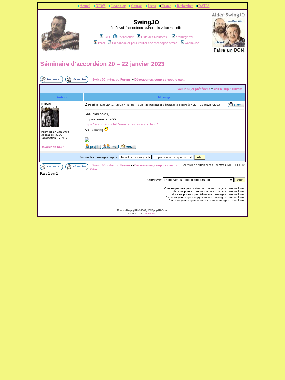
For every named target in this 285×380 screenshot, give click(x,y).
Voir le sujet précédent (193, 89)
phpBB (134, 210)
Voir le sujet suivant (228, 89)
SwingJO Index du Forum (111, 79)
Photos (166, 6)
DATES (204, 6)
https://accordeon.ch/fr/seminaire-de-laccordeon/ (121, 124)
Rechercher (185, 6)
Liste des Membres (154, 37)
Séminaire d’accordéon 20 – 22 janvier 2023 (102, 63)
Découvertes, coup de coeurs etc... (159, 79)
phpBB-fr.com (151, 213)
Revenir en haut (52, 147)
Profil (101, 43)
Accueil (85, 6)
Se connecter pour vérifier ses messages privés (144, 43)
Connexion (192, 43)
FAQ (107, 37)
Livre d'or (118, 6)
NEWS (101, 6)
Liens (152, 6)
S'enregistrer (184, 37)
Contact (136, 6)
